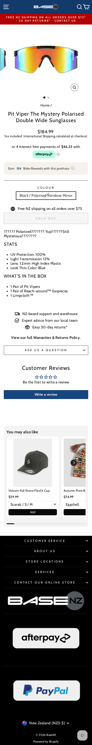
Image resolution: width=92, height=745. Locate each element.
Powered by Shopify (46, 741)
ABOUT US (45, 551)
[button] (74, 463)
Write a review (46, 394)
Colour (46, 187)
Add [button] (32, 512)
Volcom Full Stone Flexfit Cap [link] (29, 491)
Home (45, 105)
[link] (32, 462)
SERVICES (45, 572)
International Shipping (39, 136)
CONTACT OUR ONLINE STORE (44, 582)
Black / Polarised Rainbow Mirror (46, 195)
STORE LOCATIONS (45, 561)
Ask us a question (46, 350)
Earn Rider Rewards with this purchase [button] (41, 168)
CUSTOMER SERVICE (45, 540)
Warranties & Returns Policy (56, 337)
